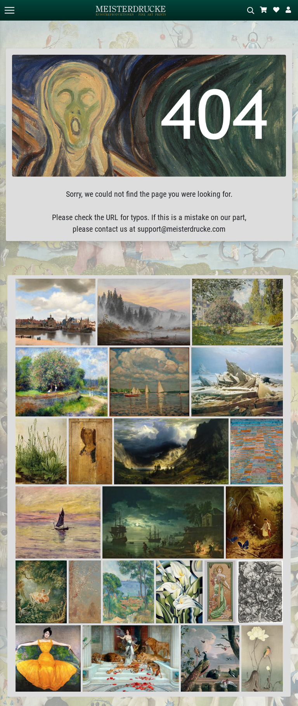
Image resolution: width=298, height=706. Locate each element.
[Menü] (9, 10)
